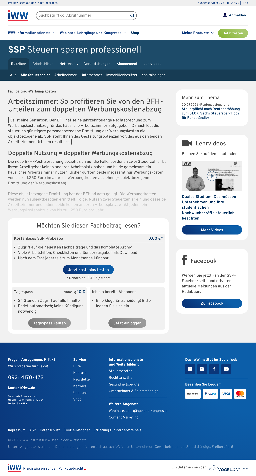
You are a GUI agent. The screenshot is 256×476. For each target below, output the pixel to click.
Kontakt (79, 373)
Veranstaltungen (97, 64)
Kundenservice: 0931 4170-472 (218, 3)
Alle (13, 75)
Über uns (80, 393)
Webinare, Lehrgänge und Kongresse (138, 411)
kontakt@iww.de (21, 388)
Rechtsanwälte (121, 378)
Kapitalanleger (153, 75)
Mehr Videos (212, 230)
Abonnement (127, 64)
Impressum (17, 430)
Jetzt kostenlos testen (88, 270)
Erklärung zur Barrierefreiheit (117, 430)
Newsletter (82, 379)
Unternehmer (91, 75)
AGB (32, 430)
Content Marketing (124, 417)
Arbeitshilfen (42, 64)
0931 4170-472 (26, 378)
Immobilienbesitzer (121, 75)
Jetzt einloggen (127, 323)
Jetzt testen (233, 33)
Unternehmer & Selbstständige (133, 391)
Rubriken (18, 64)
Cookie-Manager (77, 430)
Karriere (80, 386)
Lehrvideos (152, 64)
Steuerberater (120, 371)
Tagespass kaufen (49, 323)
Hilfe (245, 3)
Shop (135, 33)
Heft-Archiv (68, 64)
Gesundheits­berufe (124, 384)
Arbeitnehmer (65, 75)
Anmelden (237, 15)
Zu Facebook (212, 303)
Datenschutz (50, 430)
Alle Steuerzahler (35, 75)
